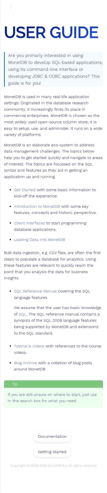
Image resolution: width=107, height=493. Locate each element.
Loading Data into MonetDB (39, 239)
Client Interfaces (29, 223)
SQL (22, 314)
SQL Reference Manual (35, 291)
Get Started (25, 190)
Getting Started (52, 451)
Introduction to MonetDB (37, 206)
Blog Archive (25, 363)
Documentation (52, 436)
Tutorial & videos (29, 346)
